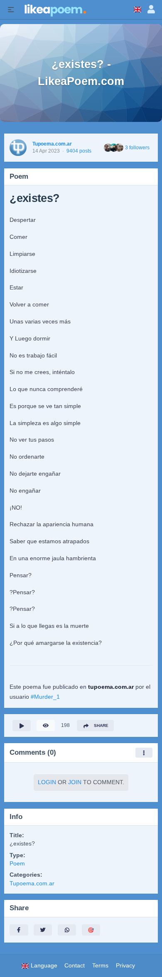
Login (47, 782)
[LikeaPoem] (55, 9)
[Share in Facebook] (19, 930)
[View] (46, 725)
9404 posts (78, 151)
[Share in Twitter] (43, 930)
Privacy (125, 965)
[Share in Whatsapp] (67, 930)
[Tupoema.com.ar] (18, 147)
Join (74, 782)
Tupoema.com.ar (52, 144)
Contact (74, 965)
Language (43, 965)
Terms (100, 965)
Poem (17, 863)
